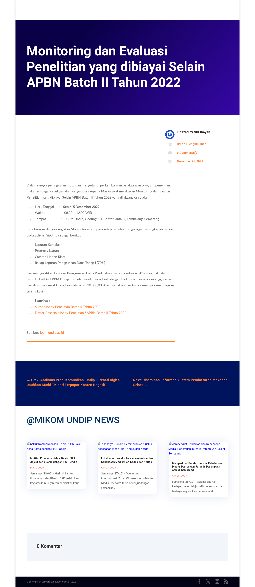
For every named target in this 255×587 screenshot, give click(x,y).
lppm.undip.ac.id (52, 332)
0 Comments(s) (188, 153)
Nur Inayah (202, 132)
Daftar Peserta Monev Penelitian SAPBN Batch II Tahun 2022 (80, 313)
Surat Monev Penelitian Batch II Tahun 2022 (67, 307)
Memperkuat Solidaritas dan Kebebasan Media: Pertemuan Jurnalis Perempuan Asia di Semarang (197, 466)
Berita (181, 144)
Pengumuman (196, 144)
